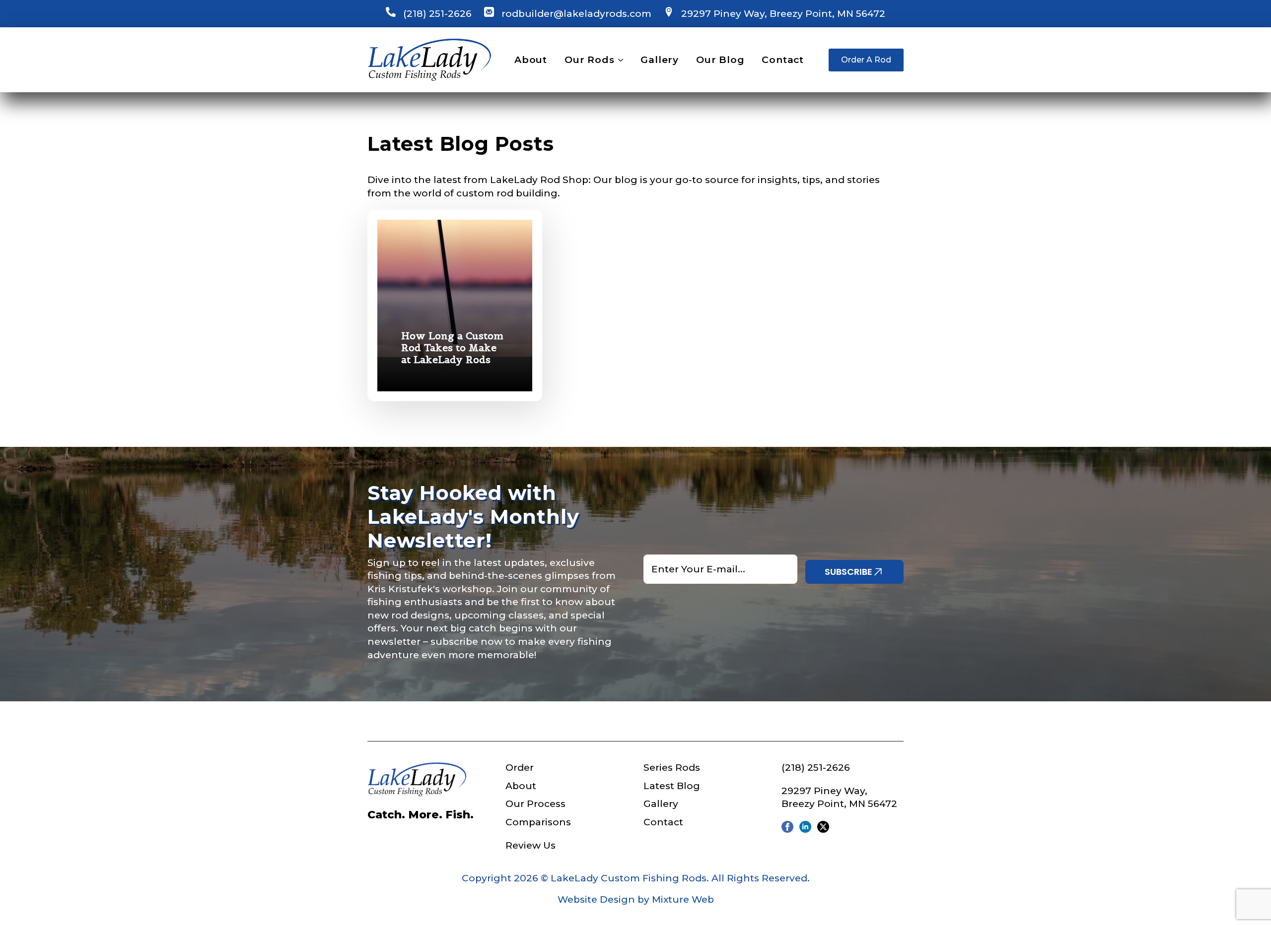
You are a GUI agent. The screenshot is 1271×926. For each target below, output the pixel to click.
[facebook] (787, 827)
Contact (783, 59)
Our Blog (720, 59)
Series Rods (671, 767)
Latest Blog (671, 786)
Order (519, 767)
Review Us (530, 845)
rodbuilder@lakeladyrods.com (576, 13)
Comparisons (538, 822)
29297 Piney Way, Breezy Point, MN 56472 (783, 13)
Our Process (535, 803)
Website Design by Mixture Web (636, 899)
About (530, 59)
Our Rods (589, 59)
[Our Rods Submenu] (618, 59)
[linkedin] (805, 827)
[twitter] (823, 827)
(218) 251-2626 (437, 13)
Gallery (659, 59)
